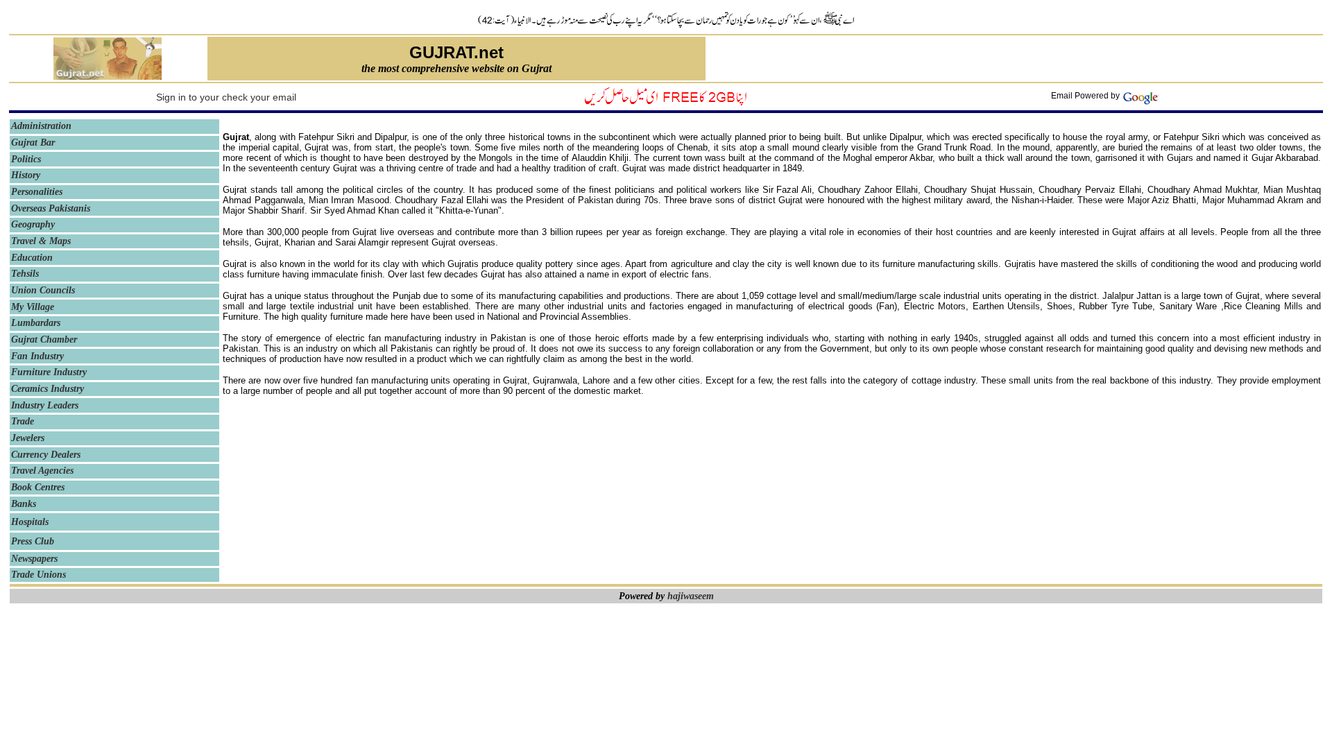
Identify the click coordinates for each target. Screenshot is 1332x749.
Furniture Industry (49, 372)
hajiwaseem (690, 596)
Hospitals (30, 522)
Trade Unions (38, 574)
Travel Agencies (42, 470)
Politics (26, 159)
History (25, 175)
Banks (23, 504)
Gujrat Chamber (44, 339)
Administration (41, 126)
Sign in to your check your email (226, 97)
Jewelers (27, 438)
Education (32, 257)
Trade (22, 421)
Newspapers (34, 558)
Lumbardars (35, 323)
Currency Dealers (45, 454)
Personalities (36, 192)
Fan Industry (37, 356)
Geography (33, 224)
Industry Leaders (44, 405)
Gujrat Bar (33, 142)
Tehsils (25, 273)
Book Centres (40, 487)
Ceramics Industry (47, 389)
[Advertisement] (1015, 59)
